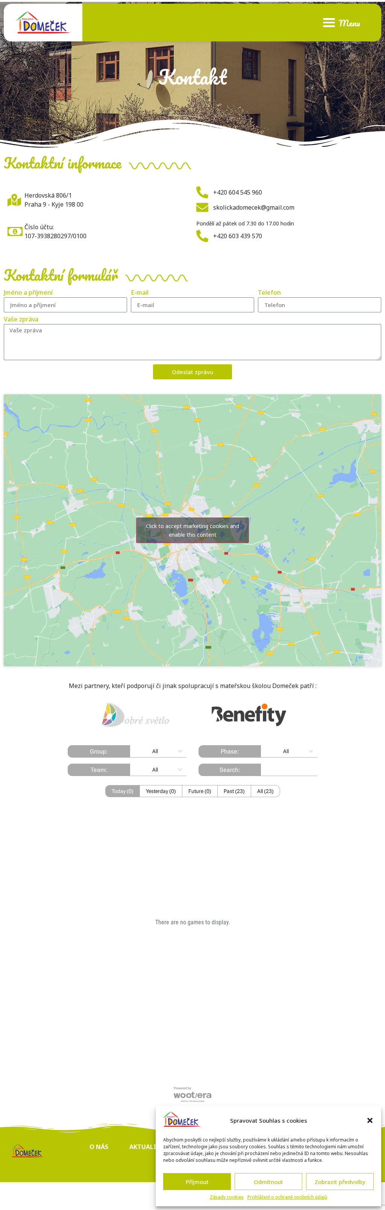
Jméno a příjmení (28, 293)
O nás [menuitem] (98, 1147)
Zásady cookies (227, 1197)
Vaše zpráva (21, 319)
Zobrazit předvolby (340, 1182)
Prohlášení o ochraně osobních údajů (287, 1197)
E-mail (140, 293)
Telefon (269, 293)
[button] (370, 1120)
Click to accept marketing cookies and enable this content (192, 530)
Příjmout (197, 1182)
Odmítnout (268, 1182)
